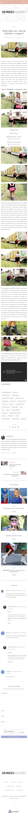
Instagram (14, 452)
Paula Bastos (9, 436)
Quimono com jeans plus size (14, 535)
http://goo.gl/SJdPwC (15, 144)
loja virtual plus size (22, 401)
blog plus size (15, 392)
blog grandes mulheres (6, 392)
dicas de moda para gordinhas (7, 398)
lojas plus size (4, 404)
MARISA (21, 407)
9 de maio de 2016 (19, 37)
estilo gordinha (5, 401)
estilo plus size (13, 401)
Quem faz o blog (9, 790)
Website (3, 721)
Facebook (3, 452)
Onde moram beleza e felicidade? (15, 465)
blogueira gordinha (6, 395)
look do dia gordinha (20, 404)
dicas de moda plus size (19, 398)
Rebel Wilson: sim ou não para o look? (14, 508)
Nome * (2, 710)
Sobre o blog (10, 786)
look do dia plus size (6, 407)
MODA (14, 26)
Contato (19, 786)
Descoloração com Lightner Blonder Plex (11, 475)
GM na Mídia (20, 790)
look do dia (11, 404)
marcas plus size (15, 407)
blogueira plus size (15, 395)
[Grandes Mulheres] (14, 12)
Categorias (13, 782)
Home (6, 782)
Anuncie (21, 782)
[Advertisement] (14, 755)
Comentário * (4, 693)
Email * (2, 716)
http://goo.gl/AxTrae (15, 138)
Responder (24, 590)
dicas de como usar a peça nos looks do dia (14, 571)
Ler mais (14, 511)
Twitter (8, 452)
